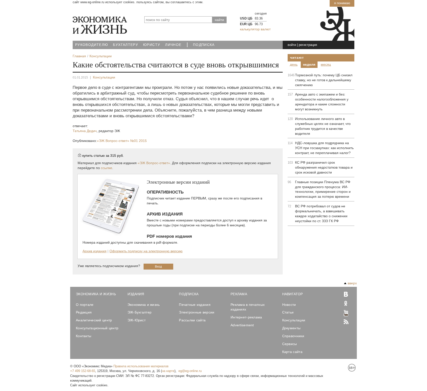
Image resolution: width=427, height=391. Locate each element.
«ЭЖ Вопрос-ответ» (122, 141)
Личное (173, 45)
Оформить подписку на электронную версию (146, 251)
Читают (297, 57)
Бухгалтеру (125, 45)
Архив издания (95, 251)
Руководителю (91, 45)
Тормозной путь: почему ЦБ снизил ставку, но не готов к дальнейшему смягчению (323, 80)
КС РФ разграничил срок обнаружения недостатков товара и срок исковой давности (324, 167)
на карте (168, 371)
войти (292, 45)
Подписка (204, 45)
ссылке (106, 168)
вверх (352, 283)
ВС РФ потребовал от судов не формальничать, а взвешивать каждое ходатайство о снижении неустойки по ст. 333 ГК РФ (321, 213)
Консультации (104, 77)
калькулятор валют (255, 29)
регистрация (308, 45)
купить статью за (103, 155)
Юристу (151, 45)
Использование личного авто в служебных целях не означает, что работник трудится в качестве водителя (323, 126)
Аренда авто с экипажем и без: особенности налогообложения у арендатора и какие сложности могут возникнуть (321, 101)
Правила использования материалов (141, 366)
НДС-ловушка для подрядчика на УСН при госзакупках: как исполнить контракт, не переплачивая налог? (324, 148)
